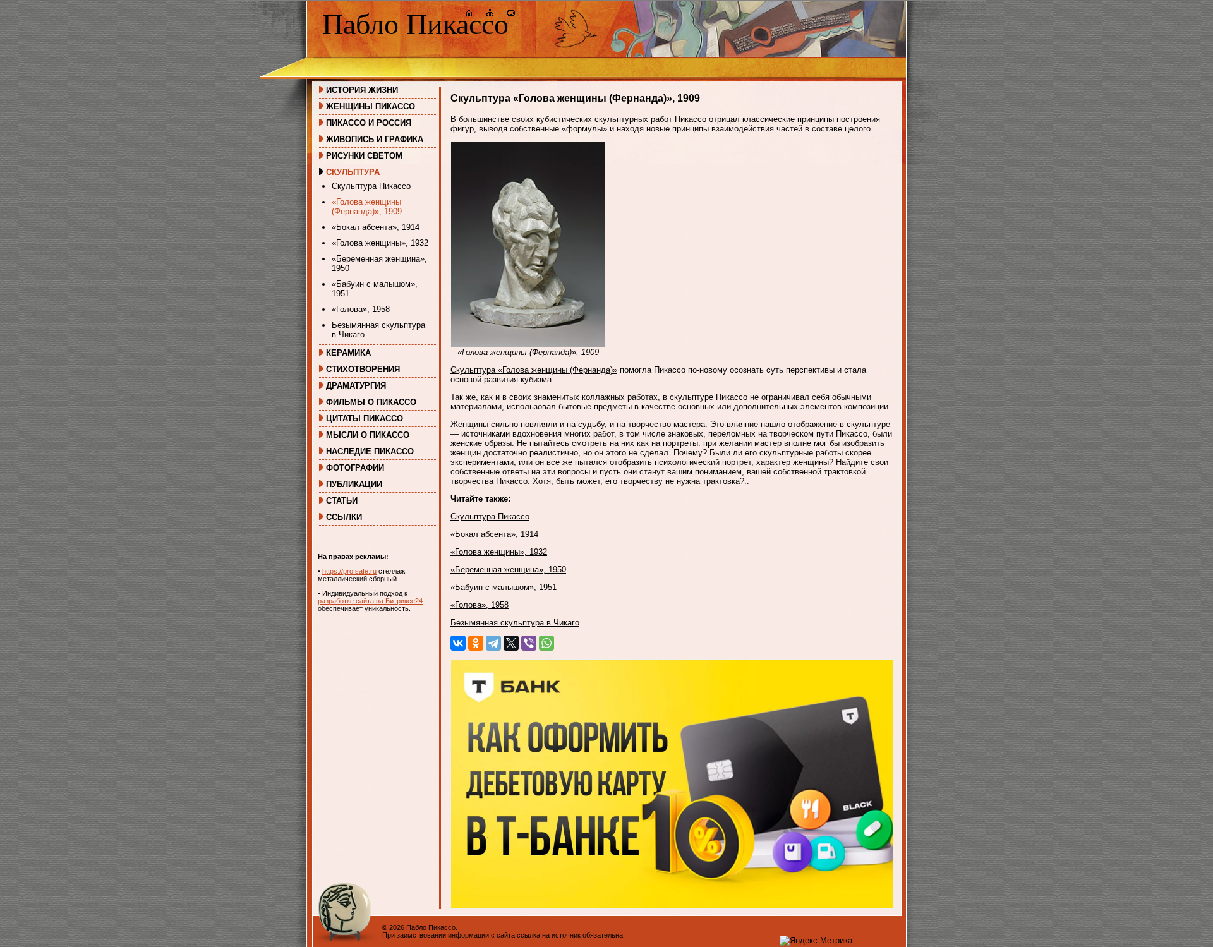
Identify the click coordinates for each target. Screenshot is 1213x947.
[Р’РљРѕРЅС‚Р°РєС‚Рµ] (458, 643)
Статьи (342, 500)
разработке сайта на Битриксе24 (370, 601)
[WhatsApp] (546, 643)
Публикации (354, 484)
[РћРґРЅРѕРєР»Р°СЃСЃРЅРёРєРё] (475, 643)
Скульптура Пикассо (371, 186)
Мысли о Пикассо (367, 435)
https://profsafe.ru (349, 571)
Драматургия (356, 385)
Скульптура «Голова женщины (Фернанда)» (533, 370)
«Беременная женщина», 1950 (379, 263)
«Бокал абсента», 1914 (375, 227)
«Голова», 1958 (361, 309)
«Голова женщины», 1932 (380, 243)
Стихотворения (363, 369)
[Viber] (528, 643)
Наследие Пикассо (370, 451)
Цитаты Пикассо (364, 418)
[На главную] (469, 14)
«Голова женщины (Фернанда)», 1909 (367, 206)
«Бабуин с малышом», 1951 (375, 288)
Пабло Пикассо (415, 24)
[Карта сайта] (490, 14)
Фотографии (355, 468)
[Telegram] (493, 643)
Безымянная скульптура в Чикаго (378, 329)
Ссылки (344, 517)
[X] (511, 643)
